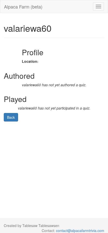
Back (11, 117)
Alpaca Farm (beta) (23, 6)
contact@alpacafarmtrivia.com (80, 230)
